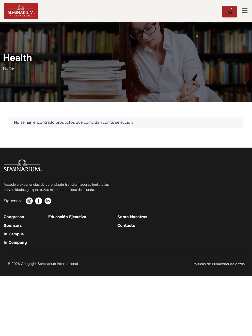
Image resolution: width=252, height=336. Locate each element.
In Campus (14, 234)
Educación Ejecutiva (67, 216)
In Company (15, 242)
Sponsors (13, 225)
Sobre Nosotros (132, 216)
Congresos (14, 216)
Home (8, 68)
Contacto (126, 225)
